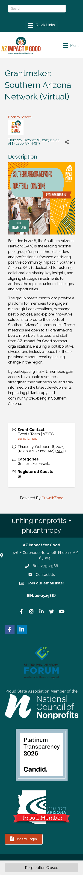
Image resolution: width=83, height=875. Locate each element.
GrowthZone (52, 498)
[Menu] (41, 25)
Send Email (27, 438)
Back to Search (20, 117)
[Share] (67, 142)
